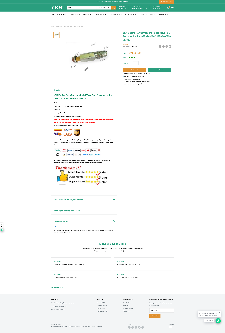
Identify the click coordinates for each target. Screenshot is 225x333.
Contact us (144, 14)
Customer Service (102, 305)
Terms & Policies (128, 308)
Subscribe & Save (167, 1)
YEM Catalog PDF (102, 308)
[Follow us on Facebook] (129, 327)
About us (152, 14)
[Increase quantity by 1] (140, 63)
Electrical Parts (115, 14)
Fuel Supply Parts (101, 14)
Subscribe (155, 316)
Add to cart (134, 69)
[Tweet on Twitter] (166, 46)
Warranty (125, 305)
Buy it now (160, 69)
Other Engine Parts (130, 14)
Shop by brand (61, 14)
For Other (125, 44)
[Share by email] (170, 46)
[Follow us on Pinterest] (136, 327)
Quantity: (125, 63)
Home (52, 14)
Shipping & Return (163, 14)
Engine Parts (74, 14)
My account (156, 8)
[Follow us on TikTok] (142, 327)
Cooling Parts (87, 14)
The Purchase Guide (102, 311)
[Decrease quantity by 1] (131, 63)
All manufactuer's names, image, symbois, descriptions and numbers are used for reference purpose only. (77, 326)
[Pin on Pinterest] (163, 46)
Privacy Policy (127, 311)
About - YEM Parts (102, 303)
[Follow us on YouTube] (139, 327)
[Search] (113, 8)
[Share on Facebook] (160, 46)
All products (59, 26)
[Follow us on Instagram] (132, 327)
